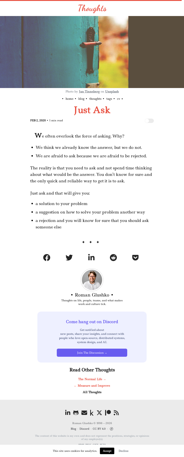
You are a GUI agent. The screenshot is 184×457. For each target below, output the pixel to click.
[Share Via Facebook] (46, 258)
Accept (107, 451)
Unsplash (112, 91)
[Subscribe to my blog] (116, 413)
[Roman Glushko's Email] (84, 413)
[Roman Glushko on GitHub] (76, 413)
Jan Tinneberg (89, 91)
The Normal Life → (92, 379)
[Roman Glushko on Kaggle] (92, 413)
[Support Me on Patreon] (108, 413)
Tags (109, 99)
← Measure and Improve (92, 386)
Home (69, 99)
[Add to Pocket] (135, 258)
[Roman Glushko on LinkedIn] (67, 413)
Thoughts (92, 8)
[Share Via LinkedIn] (91, 258)
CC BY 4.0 (99, 428)
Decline (123, 451)
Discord (84, 428)
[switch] (149, 121)
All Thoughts (92, 392)
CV (118, 99)
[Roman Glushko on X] (99, 413)
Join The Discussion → (92, 353)
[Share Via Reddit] (113, 258)
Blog (81, 99)
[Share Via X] (69, 258)
